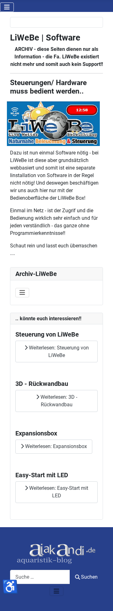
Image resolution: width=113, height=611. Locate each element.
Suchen (89, 577)
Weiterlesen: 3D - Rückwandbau (58, 401)
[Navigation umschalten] (7, 7)
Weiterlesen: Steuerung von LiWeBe (58, 351)
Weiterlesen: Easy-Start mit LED (58, 492)
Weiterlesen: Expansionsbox (55, 446)
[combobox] (40, 577)
